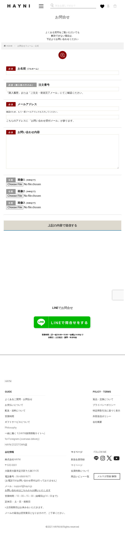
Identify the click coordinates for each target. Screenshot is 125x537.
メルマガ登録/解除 (107, 476)
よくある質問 (52, 32)
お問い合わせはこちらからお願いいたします (27, 490)
